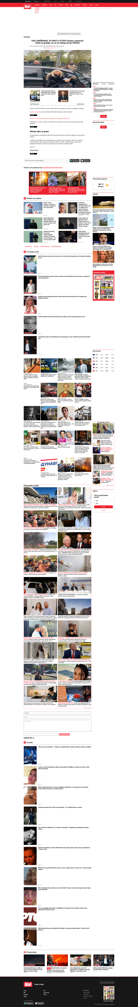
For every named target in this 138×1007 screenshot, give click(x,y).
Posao (85, 998)
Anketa (95, 491)
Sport (66, 5)
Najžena (84, 5)
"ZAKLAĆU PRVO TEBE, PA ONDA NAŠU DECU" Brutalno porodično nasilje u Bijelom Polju (48, 93)
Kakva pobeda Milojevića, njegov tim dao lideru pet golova (103, 968)
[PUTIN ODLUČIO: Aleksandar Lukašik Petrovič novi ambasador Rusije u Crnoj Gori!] (63, 96)
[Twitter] (113, 982)
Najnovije (37, 5)
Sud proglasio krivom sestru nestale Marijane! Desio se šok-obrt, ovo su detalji (103, 265)
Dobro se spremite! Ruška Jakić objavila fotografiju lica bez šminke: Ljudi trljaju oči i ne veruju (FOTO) (102, 248)
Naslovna (44, 5)
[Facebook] (101, 982)
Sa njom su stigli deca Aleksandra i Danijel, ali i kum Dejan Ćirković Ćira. (50, 118)
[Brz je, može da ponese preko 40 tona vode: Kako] (103, 202)
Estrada (37, 8)
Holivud (37, 9)
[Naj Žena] (55, 1)
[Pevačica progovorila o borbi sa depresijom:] (30, 816)
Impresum (86, 994)
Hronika (61, 5)
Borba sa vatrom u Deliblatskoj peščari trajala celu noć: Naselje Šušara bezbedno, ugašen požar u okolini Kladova (103, 229)
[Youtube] (110, 982)
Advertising (86, 992)
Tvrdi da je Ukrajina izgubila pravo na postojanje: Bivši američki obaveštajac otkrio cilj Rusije (103, 95)
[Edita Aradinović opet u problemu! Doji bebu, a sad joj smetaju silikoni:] (30, 936)
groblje (36, 246)
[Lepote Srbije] (47, 1)
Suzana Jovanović (35, 112)
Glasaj (103, 506)
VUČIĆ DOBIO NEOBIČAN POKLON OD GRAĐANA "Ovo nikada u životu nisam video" (84, 235)
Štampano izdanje (99, 272)
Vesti (50, 5)
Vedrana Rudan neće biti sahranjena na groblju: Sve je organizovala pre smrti (61, 316)
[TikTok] (107, 982)
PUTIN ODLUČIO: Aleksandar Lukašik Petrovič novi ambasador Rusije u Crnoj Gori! (77, 93)
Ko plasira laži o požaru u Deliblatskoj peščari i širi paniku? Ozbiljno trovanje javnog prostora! (103, 100)
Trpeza (91, 5)
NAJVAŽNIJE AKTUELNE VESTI (52, 168)
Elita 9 (36, 12)
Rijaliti (37, 11)
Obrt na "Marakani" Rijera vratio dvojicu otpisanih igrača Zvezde (103, 106)
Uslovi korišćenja (88, 996)
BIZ (55, 5)
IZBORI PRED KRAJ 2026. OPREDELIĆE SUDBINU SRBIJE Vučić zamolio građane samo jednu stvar (49, 221)
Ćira (38, 122)
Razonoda (77, 5)
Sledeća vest (80, 104)
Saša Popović (28, 246)
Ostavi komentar (64, 734)
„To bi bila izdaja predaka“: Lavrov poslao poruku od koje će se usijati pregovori (103, 89)
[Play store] (74, 160)
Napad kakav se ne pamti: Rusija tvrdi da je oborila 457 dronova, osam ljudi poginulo (57, 969)
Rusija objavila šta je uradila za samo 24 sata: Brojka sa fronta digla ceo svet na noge (33, 969)
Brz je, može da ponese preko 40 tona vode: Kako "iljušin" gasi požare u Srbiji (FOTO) (103, 211)
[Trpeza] (62, 1)
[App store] (85, 160)
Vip (71, 5)
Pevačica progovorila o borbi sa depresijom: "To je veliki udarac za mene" (60, 807)
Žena (45, 994)
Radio (96, 5)
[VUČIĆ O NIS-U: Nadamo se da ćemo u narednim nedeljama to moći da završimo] (33, 208)
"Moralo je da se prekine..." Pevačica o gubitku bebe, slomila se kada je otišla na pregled (64, 747)
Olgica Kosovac (50, 47)
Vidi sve (103, 116)
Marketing (86, 990)
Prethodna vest (34, 104)
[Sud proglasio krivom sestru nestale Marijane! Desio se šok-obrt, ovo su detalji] (103, 257)
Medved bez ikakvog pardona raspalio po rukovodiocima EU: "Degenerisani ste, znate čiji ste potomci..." (103, 110)
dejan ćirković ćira (56, 246)
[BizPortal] (37, 1)
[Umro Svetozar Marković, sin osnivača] (30, 836)
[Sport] (70, 1)
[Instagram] (104, 982)
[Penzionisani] (79, 1)
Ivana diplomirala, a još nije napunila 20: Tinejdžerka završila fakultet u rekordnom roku (80, 969)
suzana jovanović (45, 246)
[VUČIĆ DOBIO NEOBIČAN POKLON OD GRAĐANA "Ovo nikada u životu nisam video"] (68, 237)
